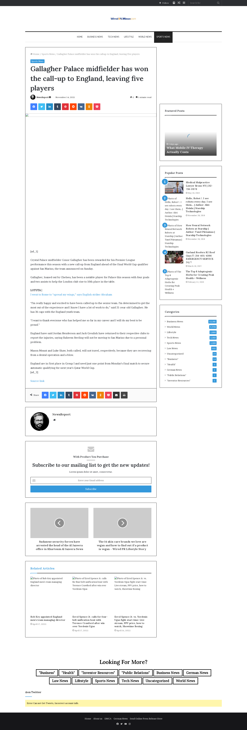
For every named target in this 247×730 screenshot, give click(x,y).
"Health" (171, 364)
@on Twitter (33, 692)
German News (174, 369)
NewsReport (42, 97)
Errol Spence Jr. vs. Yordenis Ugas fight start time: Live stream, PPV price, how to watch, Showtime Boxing (130, 621)
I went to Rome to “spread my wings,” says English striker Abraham (71, 294)
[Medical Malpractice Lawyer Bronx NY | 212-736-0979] (174, 187)
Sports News (163, 36)
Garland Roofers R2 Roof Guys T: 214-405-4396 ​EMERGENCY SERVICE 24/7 (200, 257)
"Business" (172, 359)
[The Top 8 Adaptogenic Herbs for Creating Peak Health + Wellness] (174, 282)
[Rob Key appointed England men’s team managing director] (48, 595)
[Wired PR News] (123, 18)
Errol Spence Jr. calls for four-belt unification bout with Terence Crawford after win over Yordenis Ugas (90, 621)
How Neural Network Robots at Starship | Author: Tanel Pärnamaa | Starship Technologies (200, 230)
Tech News (113, 36)
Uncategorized (175, 353)
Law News (172, 348)
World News (145, 36)
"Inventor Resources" (178, 380)
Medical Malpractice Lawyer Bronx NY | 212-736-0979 (199, 185)
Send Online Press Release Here (146, 718)
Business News (95, 36)
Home (80, 36)
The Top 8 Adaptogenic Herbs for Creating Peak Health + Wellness (200, 275)
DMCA (108, 718)
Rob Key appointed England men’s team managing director (47, 618)
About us (97, 718)
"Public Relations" (176, 375)
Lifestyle (129, 36)
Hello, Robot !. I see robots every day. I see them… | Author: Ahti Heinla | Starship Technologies (199, 205)
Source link (37, 381)
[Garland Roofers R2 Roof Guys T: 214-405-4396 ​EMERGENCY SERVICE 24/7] (174, 257)
